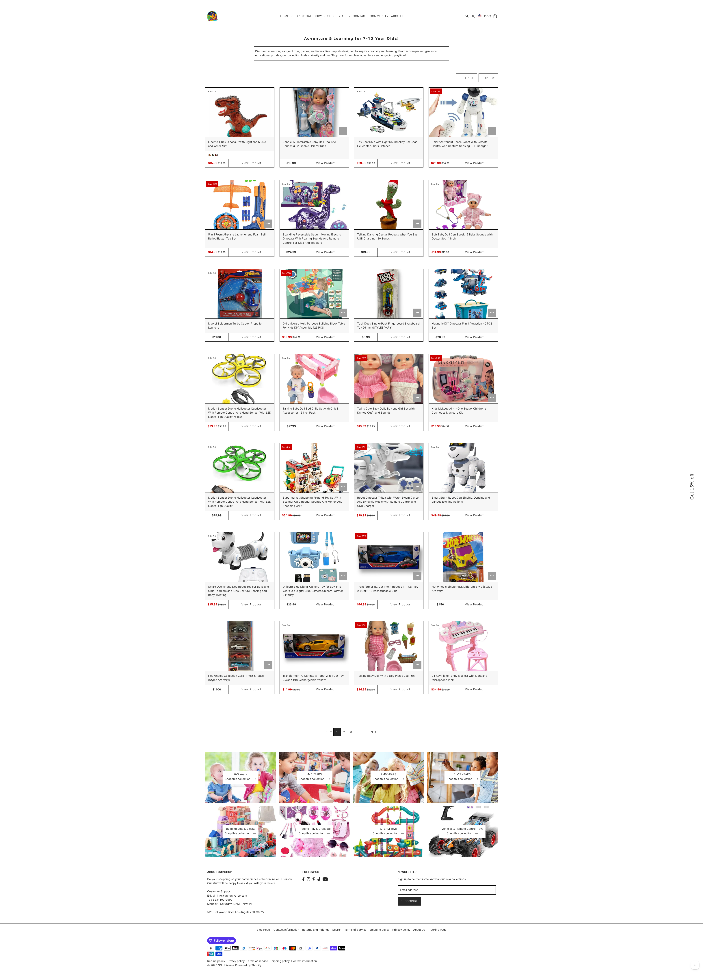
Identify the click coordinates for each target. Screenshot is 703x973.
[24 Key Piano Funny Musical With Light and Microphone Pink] (463, 646)
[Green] (213, 155)
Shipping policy (379, 929)
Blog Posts (264, 929)
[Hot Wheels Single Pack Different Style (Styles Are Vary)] (463, 557)
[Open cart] (495, 16)
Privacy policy (401, 929)
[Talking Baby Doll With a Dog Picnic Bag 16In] (388, 646)
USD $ (487, 16)
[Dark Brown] (216, 155)
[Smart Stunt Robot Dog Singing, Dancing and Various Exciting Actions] (463, 468)
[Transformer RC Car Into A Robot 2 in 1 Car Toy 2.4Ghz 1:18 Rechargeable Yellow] (314, 646)
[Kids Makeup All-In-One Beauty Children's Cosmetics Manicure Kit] (463, 378)
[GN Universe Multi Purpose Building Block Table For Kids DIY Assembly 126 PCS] (314, 293)
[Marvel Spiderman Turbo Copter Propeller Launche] (239, 293)
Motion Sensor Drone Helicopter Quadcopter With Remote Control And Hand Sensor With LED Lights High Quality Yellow (239, 413)
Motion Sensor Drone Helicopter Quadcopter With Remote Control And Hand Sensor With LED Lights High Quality (239, 502)
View (251, 163)
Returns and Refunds (315, 929)
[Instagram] (308, 879)
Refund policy (216, 961)
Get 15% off (691, 486)
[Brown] (210, 155)
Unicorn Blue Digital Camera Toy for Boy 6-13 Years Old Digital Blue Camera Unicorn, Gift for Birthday (313, 591)
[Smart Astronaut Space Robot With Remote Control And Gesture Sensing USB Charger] (463, 112)
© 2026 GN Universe (221, 965)
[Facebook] (303, 879)
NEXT (374, 732)
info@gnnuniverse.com (232, 895)
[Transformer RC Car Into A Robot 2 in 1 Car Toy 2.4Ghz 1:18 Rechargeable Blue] (388, 557)
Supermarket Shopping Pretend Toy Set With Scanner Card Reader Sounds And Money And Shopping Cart (312, 502)
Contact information (304, 961)
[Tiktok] (318, 879)
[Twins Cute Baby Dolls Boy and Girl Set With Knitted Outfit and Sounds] (388, 378)
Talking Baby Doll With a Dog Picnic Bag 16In (386, 675)
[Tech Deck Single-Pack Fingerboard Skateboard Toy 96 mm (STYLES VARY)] (388, 293)
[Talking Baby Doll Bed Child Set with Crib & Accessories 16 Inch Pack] (314, 378)
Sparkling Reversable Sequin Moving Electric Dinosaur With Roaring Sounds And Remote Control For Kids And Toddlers (312, 238)
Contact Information (286, 929)
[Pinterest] (314, 879)
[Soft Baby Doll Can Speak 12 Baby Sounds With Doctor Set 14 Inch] (463, 204)
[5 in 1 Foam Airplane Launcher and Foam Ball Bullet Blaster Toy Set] (239, 204)
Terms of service (257, 961)
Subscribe (409, 901)
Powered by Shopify (248, 965)
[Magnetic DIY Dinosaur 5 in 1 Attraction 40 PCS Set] (463, 293)
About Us (419, 929)
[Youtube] (325, 879)
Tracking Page (437, 929)
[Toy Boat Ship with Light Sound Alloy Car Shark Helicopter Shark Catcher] (388, 112)
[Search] (467, 16)
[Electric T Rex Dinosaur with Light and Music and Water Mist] (239, 112)
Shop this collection (238, 779)
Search (336, 929)
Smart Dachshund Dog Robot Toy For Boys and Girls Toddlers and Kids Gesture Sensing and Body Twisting (238, 591)
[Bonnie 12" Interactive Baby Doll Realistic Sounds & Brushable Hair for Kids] (314, 112)
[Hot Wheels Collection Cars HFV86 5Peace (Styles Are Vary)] (239, 646)
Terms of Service (355, 929)
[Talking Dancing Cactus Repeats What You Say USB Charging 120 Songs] (388, 204)
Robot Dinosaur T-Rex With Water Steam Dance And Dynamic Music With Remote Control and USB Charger (388, 502)
